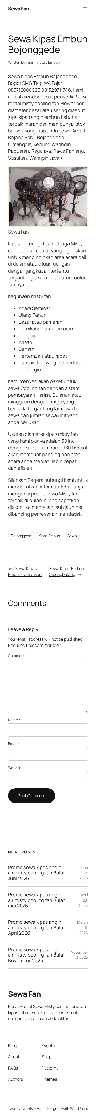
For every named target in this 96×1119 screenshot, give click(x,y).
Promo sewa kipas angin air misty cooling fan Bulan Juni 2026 (37, 873)
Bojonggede (21, 535)
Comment (17, 655)
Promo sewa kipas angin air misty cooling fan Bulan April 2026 (37, 927)
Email (13, 743)
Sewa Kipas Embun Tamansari (25, 572)
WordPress (79, 1108)
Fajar (30, 62)
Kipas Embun (49, 62)
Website (14, 767)
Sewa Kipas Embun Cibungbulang (66, 572)
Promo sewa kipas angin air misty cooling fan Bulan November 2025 (37, 955)
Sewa (72, 535)
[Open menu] (85, 9)
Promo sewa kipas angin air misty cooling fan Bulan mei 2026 (37, 900)
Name (14, 719)
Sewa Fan (18, 8)
